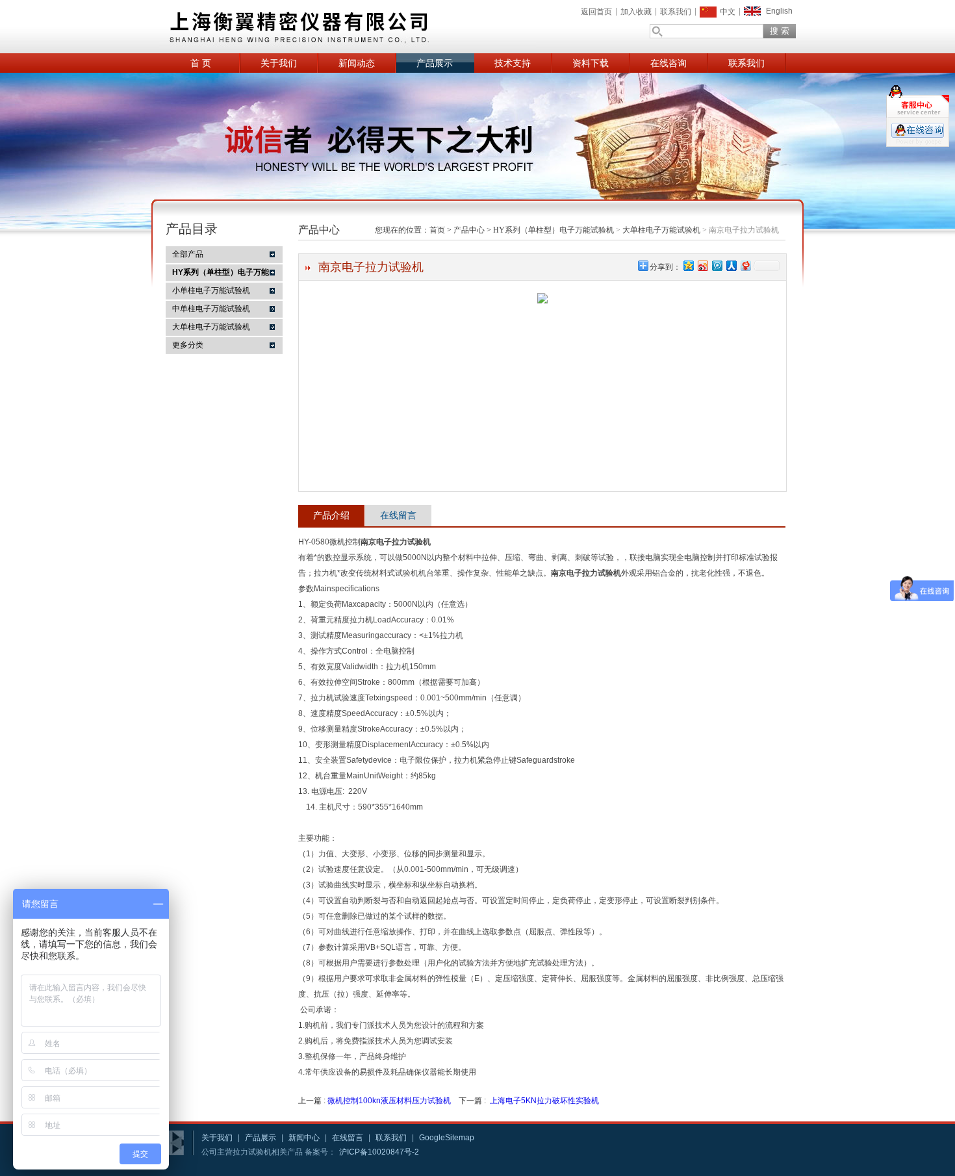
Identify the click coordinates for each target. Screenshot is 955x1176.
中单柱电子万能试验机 (211, 308)
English (779, 11)
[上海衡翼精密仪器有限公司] (347, 26)
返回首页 (596, 11)
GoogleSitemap (446, 1137)
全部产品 (187, 254)
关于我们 (279, 63)
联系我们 (675, 11)
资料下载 (590, 63)
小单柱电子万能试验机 (211, 290)
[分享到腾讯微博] (716, 265)
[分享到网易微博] (745, 265)
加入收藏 (636, 11)
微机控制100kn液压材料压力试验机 (389, 1100)
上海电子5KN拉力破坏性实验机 (544, 1100)
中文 (727, 11)
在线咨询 (668, 63)
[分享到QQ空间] (688, 265)
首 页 (200, 63)
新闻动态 (356, 63)
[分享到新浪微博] (702, 265)
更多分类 (187, 345)
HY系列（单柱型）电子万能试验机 (553, 230)
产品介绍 (331, 515)
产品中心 (469, 230)
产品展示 (434, 63)
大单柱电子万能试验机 (211, 326)
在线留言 (398, 515)
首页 (437, 230)
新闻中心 (304, 1137)
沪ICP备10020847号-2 (379, 1152)
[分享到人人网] (731, 265)
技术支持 (512, 63)
